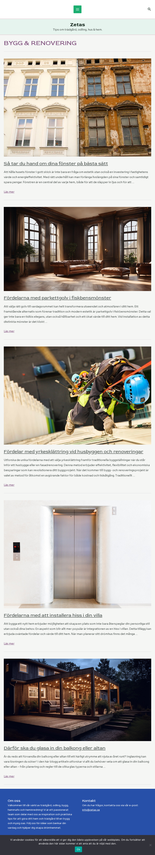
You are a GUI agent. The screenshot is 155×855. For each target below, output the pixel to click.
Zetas (77, 24)
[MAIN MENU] (77, 9)
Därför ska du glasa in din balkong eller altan (54, 748)
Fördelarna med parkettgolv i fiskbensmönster (57, 298)
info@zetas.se (91, 809)
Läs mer (9, 192)
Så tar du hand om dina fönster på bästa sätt (56, 164)
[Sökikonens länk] (149, 9)
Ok (78, 849)
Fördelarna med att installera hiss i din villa (53, 615)
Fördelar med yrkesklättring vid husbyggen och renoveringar (73, 452)
